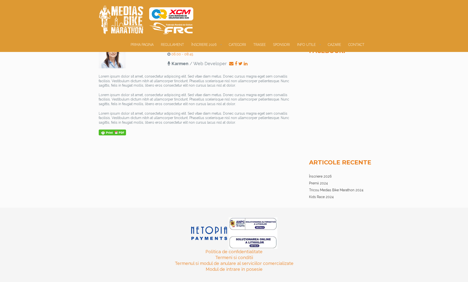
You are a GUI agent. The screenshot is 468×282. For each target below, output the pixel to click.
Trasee (259, 45)
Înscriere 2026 (204, 45)
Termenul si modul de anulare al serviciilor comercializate (234, 263)
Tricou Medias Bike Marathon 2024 (336, 190)
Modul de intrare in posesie (234, 269)
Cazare (334, 45)
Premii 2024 (318, 183)
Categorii (237, 45)
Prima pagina (142, 45)
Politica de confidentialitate (234, 251)
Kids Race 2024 (321, 197)
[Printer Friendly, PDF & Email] (112, 132)
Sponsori (281, 45)
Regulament (172, 45)
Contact (356, 45)
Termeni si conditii (234, 257)
